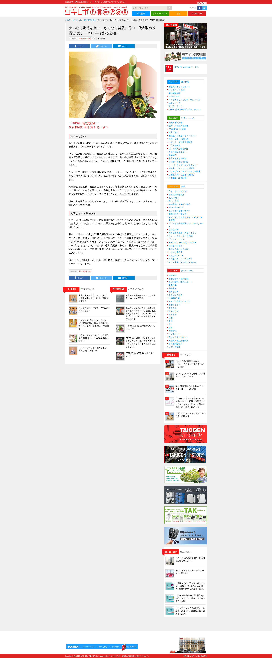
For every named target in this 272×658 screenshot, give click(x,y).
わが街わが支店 (175, 246)
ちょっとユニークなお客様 (180, 236)
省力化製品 (173, 132)
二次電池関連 (174, 145)
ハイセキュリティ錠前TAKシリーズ (184, 100)
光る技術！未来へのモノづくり (182, 233)
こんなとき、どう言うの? (180, 259)
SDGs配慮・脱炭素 (177, 129)
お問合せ (115, 647)
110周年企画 (174, 298)
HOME (67, 20)
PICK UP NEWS (176, 207)
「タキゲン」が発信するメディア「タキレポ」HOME (91, 636)
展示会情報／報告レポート (180, 282)
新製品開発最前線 (176, 194)
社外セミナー (174, 292)
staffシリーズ (174, 103)
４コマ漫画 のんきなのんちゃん (183, 262)
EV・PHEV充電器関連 (178, 149)
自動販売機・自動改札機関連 (181, 175)
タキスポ (173, 308)
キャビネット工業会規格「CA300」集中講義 (185, 218)
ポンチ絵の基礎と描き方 (179, 211)
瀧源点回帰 (173, 229)
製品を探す (103, 647)
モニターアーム (175, 106)
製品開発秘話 (174, 93)
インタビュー (174, 334)
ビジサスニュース (176, 239)
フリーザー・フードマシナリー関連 (184, 171)
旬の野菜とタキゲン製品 (179, 204)
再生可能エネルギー (177, 152)
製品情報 (141, 13)
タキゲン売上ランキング (179, 301)
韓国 (171, 318)
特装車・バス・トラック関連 (181, 168)
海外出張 (173, 288)
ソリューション (160, 13)
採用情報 (173, 331)
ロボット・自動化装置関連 (180, 142)
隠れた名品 (173, 201)
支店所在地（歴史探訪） (179, 249)
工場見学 (173, 285)
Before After (174, 198)
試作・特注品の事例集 (178, 126)
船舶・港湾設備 (175, 122)
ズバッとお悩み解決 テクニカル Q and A (186, 224)
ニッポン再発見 (175, 252)
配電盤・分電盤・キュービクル (182, 136)
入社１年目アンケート (178, 337)
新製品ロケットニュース (179, 87)
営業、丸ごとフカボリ (178, 191)
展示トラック (174, 305)
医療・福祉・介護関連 (178, 139)
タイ (171, 324)
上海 (171, 321)
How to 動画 (174, 96)
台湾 (171, 327)
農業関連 (173, 155)
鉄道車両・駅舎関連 (177, 178)
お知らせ (173, 275)
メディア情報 (174, 347)
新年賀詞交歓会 (90, 20)
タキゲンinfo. (197, 13)
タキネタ (173, 314)
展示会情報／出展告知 (178, 279)
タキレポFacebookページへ (186, 67)
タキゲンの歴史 (175, 295)
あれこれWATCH (176, 255)
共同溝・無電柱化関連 (178, 162)
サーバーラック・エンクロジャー (183, 165)
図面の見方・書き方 (177, 214)
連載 (178, 13)
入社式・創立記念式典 (178, 340)
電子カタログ (131, 647)
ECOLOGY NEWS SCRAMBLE (182, 242)
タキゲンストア (89, 647)
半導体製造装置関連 (177, 158)
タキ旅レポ (173, 311)
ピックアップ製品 (176, 90)
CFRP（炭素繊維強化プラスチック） (185, 109)
